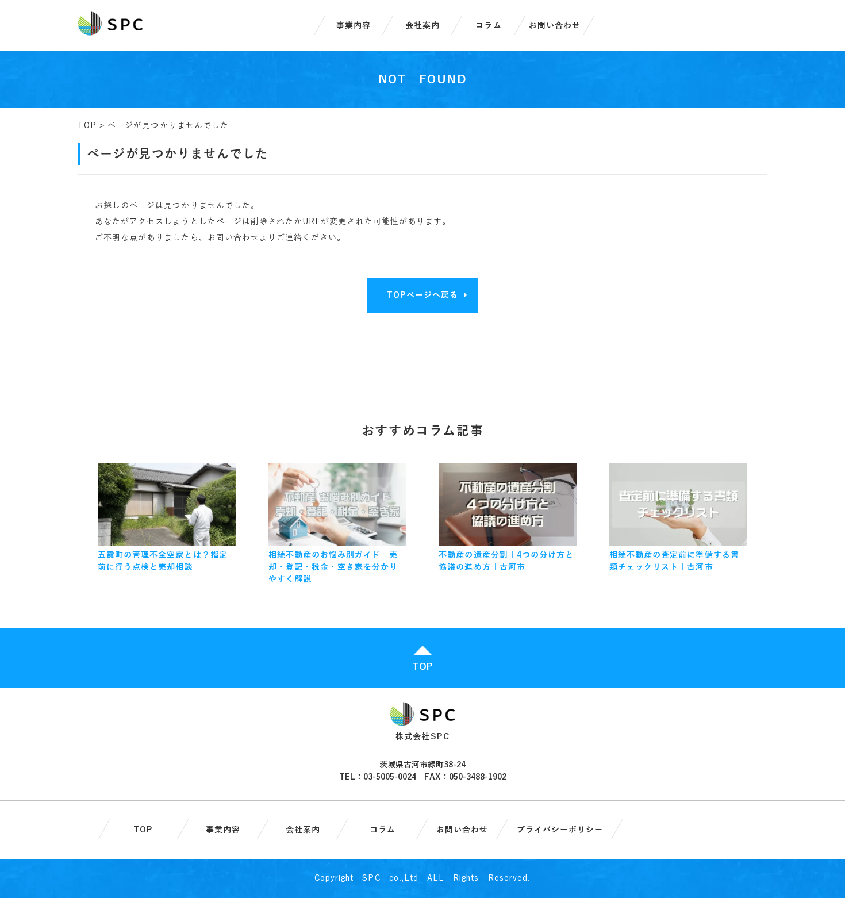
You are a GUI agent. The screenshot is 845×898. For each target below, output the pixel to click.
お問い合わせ (555, 25)
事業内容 (353, 25)
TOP (87, 125)
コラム (488, 25)
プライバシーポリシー (560, 830)
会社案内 (422, 25)
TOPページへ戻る (422, 295)
